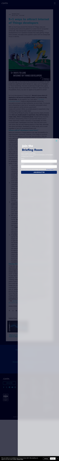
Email (22, 164)
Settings (46, 458)
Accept (52, 458)
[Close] (57, 458)
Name (23, 158)
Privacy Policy (20, 459)
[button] (56, 141)
